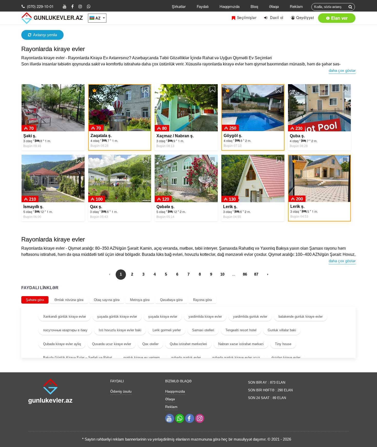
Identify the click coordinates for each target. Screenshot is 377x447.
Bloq (254, 6)
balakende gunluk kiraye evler (301, 316)
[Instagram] (80, 6)
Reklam (296, 6)
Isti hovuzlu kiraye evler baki (120, 330)
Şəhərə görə (35, 300)
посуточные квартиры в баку (65, 330)
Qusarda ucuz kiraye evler (111, 344)
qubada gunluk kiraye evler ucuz (236, 357)
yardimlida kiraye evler (205, 316)
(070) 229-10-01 (40, 6)
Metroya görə (140, 300)
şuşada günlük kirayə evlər (117, 316)
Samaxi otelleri (203, 330)
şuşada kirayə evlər (162, 316)
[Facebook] (72, 6)
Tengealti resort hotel (240, 330)
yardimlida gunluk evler (250, 316)
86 (245, 274)
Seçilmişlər (246, 17)
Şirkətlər (179, 6)
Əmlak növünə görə (68, 300)
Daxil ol (275, 17)
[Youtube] (64, 6)
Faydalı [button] (203, 6)
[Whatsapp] (89, 6)
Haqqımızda (230, 6)
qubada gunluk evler (186, 357)
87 (256, 274)
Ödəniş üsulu (121, 391)
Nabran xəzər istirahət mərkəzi (241, 344)
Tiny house (283, 344)
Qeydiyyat (304, 17)
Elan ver (339, 18)
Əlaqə (274, 6)
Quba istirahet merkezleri (188, 344)
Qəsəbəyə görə (171, 300)
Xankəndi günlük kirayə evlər (64, 316)
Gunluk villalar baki (282, 330)
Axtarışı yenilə (45, 35)
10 (222, 274)
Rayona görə (202, 300)
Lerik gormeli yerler (167, 330)
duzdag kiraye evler (285, 357)
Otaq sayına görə (107, 300)
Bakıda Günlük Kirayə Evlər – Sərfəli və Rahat (77, 357)
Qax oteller (150, 344)
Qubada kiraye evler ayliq (62, 344)
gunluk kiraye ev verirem (141, 357)
